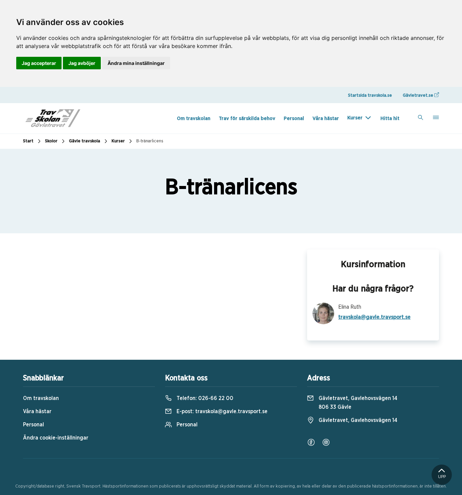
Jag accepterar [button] (39, 63)
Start (28, 141)
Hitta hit (389, 118)
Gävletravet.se (418, 95)
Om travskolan (193, 118)
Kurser (355, 117)
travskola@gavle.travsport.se (374, 317)
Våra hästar (326, 118)
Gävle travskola (84, 141)
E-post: (221, 411)
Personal (294, 118)
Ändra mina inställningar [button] (136, 63)
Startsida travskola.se (370, 95)
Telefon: (204, 398)
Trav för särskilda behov (247, 118)
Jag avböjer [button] (81, 63)
